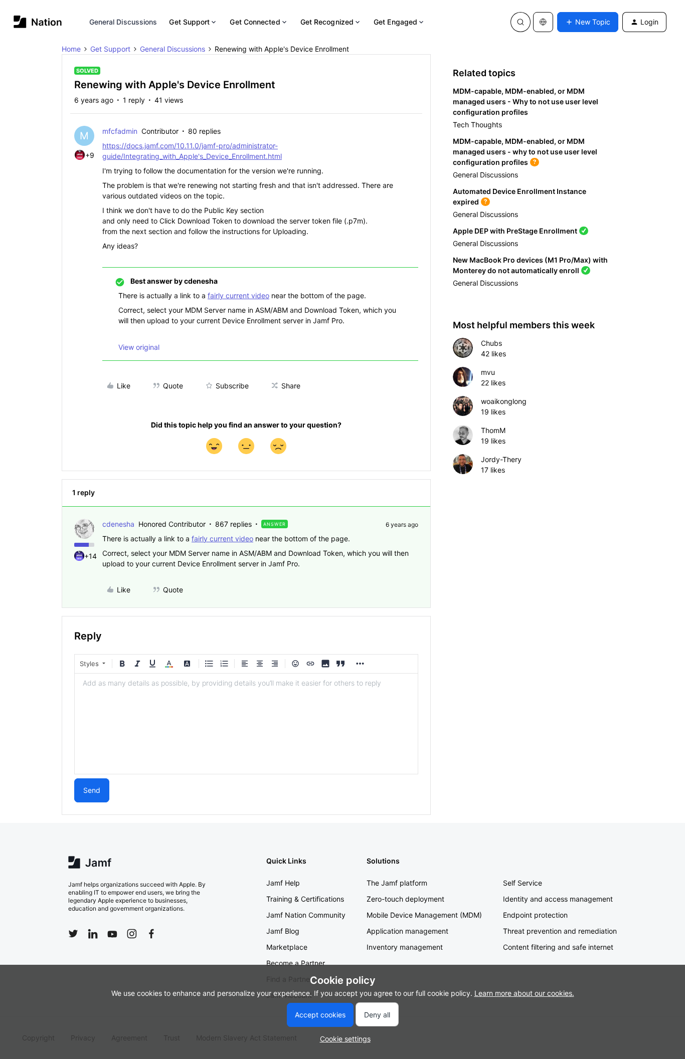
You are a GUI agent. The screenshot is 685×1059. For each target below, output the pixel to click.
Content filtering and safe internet (558, 947)
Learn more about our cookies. (524, 993)
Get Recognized (327, 22)
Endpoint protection (535, 915)
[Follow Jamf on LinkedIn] (93, 934)
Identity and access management (558, 899)
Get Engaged (395, 22)
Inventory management (405, 947)
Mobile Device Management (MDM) (424, 915)
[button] (587, 22)
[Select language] (543, 22)
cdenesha (118, 524)
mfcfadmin (119, 131)
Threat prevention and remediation (560, 931)
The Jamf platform (397, 883)
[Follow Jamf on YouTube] (112, 933)
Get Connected (255, 22)
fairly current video (238, 295)
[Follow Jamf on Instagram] (132, 934)
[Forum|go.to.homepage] (38, 22)
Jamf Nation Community (306, 915)
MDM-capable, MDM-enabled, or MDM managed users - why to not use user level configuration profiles (525, 151)
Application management (407, 931)
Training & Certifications (305, 899)
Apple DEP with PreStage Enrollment (515, 231)
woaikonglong (504, 401)
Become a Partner (295, 963)
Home (71, 49)
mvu (488, 372)
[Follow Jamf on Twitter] (73, 934)
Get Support (189, 22)
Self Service (522, 883)
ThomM (493, 430)
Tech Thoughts (477, 124)
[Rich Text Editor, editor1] (246, 724)
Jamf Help (283, 883)
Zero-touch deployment (405, 899)
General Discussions (123, 22)
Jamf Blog (282, 931)
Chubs (491, 343)
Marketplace (286, 947)
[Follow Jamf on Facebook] (151, 934)
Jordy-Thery (501, 459)
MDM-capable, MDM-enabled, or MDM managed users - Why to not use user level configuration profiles (525, 101)
